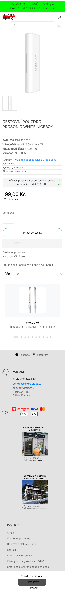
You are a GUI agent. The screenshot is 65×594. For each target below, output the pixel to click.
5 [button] (32, 337)
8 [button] (43, 337)
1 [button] (16, 337)
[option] (32, 63)
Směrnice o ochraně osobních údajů (28, 566)
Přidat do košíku (32, 232)
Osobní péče (49, 159)
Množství (8, 213)
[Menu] (5, 25)
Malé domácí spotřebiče (27, 159)
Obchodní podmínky (19, 538)
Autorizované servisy (19, 555)
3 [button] (25, 337)
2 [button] (21, 337)
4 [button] (29, 337)
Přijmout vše (32, 582)
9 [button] (47, 337)
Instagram (42, 354)
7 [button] (39, 337)
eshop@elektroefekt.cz (27, 383)
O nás (10, 532)
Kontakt (11, 549)
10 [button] (51, 337)
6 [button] (36, 337)
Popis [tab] (17, 243)
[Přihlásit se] (59, 16)
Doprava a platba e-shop (21, 544)
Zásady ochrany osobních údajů (25, 561)
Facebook (25, 354)
